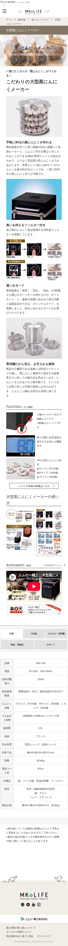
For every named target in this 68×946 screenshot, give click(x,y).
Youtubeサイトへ (53, 565)
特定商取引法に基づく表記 (19, 936)
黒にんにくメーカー (40, 19)
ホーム (9, 19)
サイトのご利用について (18, 931)
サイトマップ (44, 936)
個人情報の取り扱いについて (21, 927)
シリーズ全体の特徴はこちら (34, 486)
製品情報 (22, 19)
